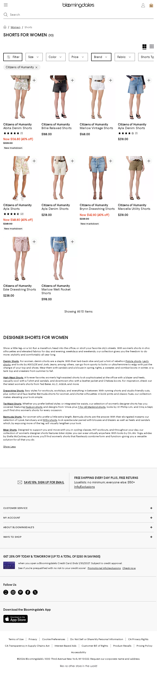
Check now (129, 568)
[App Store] (15, 619)
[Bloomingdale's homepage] (5, 27)
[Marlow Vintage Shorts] (98, 97)
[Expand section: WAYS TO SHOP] (78, 537)
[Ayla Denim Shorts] (136, 97)
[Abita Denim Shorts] (21, 97)
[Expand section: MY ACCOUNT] (78, 517)
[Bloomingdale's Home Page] (78, 5)
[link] (21, 136)
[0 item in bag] (151, 5)
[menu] (5, 4)
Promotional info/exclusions (104, 568)
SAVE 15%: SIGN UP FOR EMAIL (44, 482)
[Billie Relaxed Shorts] (59, 97)
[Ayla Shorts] (21, 178)
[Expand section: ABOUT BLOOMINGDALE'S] (78, 527)
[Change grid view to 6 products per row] (152, 46)
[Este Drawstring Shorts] (21, 259)
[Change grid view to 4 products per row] (144, 47)
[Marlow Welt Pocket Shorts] (59, 259)
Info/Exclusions (84, 486)
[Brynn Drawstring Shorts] (98, 178)
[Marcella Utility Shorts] (136, 178)
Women (15, 27)
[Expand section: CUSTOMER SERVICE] (78, 508)
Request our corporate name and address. (115, 658)
